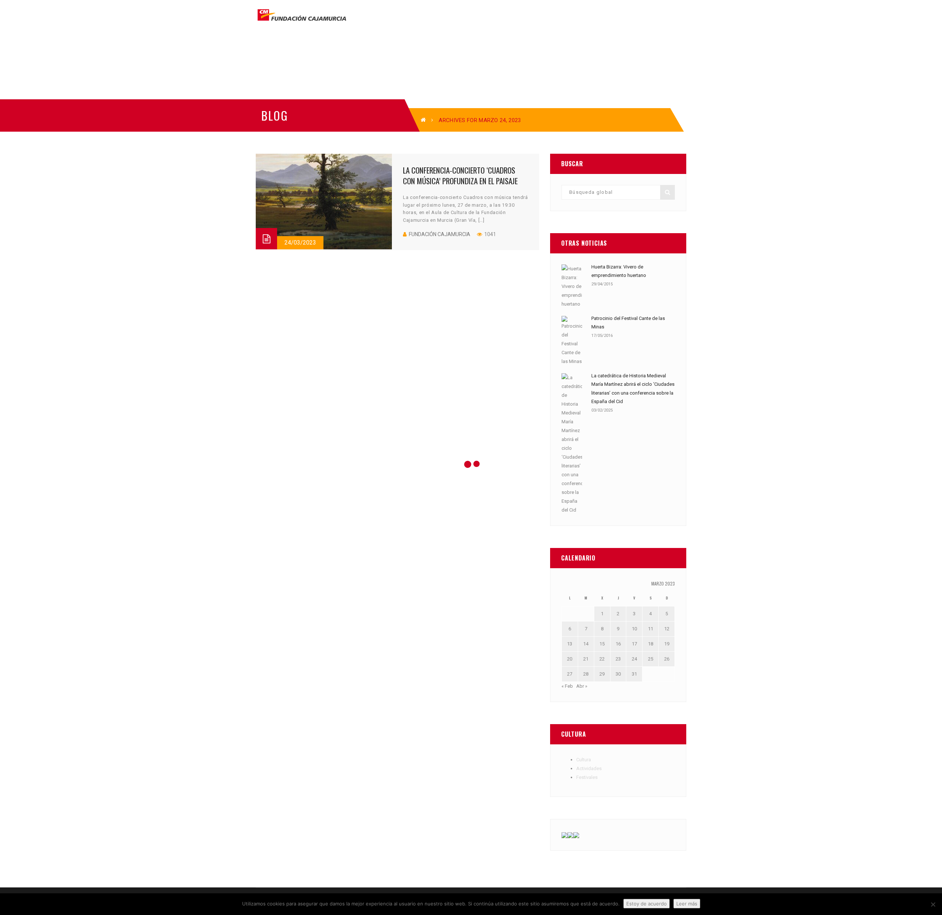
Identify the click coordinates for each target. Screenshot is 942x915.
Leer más (686, 904)
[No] (932, 904)
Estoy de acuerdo (646, 904)
